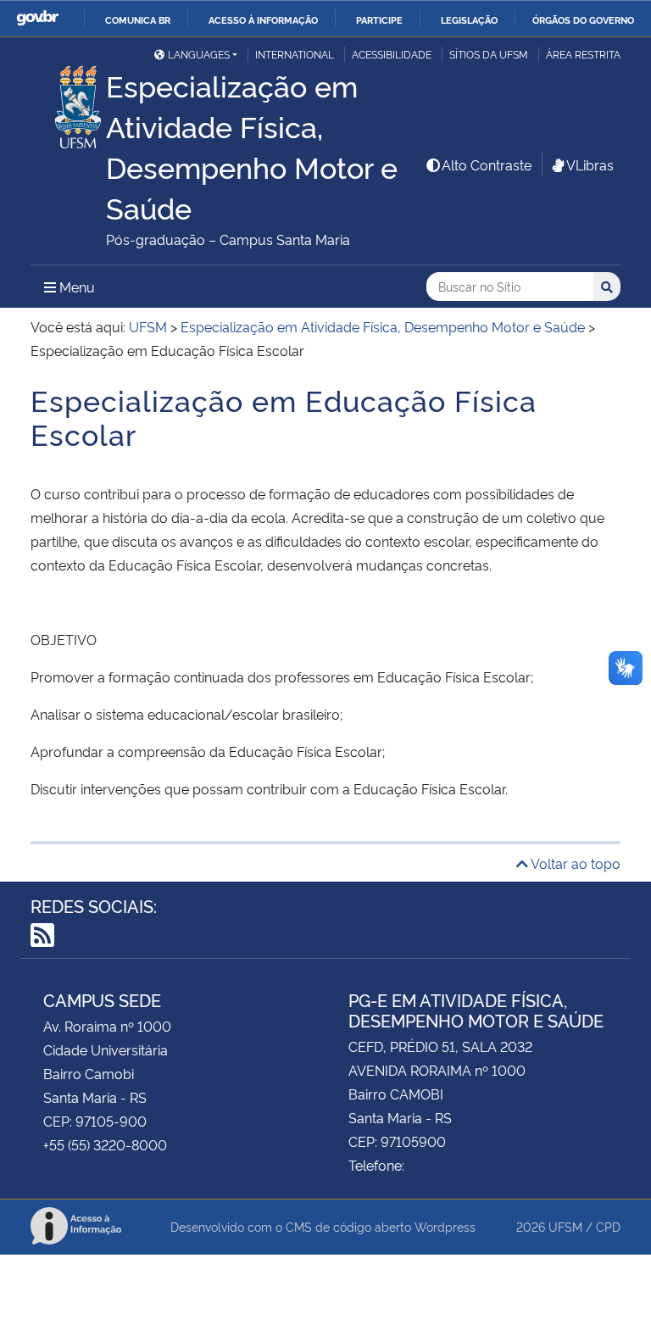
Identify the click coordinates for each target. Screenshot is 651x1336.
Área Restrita (583, 54)
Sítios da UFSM (488, 54)
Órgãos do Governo (583, 19)
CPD (608, 1226)
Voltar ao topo (574, 863)
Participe (379, 19)
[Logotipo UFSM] (68, 102)
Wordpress (445, 1226)
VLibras (590, 164)
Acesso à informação (263, 19)
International (294, 54)
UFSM (565, 1226)
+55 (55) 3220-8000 (105, 1144)
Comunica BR (137, 19)
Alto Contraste (486, 164)
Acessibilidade (391, 54)
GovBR (37, 18)
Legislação (469, 19)
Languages (199, 54)
